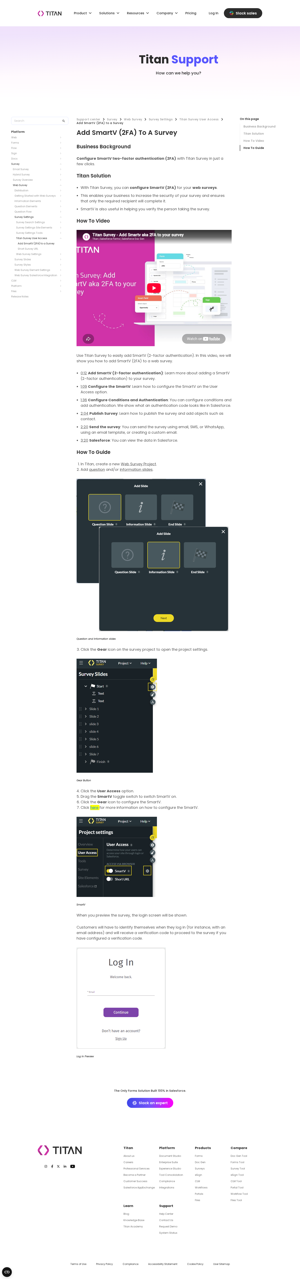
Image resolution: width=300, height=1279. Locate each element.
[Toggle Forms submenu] (61, 142)
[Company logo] (49, 13)
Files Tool (236, 1200)
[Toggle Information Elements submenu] (61, 201)
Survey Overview (23, 180)
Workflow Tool (239, 1194)
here (94, 807)
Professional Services (136, 1168)
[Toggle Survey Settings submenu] (61, 217)
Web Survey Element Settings (32, 270)
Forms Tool (237, 1162)
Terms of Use (78, 1264)
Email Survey (21, 169)
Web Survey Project (138, 464)
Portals (199, 1194)
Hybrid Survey (21, 174)
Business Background (259, 126)
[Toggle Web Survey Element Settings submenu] (61, 270)
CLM (13, 280)
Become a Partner (134, 1175)
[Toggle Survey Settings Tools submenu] (61, 233)
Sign (14, 153)
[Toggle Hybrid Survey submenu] (61, 174)
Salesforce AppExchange (139, 1187)
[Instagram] (45, 1166)
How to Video (253, 141)
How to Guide (253, 148)
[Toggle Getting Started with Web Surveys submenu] (61, 195)
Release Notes (20, 296)
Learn (128, 1206)
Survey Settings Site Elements (34, 227)
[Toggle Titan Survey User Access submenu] (61, 238)
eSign (198, 1175)
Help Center (166, 1214)
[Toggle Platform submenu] (61, 286)
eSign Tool (237, 1175)
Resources (135, 13)
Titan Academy (133, 1226)
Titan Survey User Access (31, 238)
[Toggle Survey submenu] (61, 164)
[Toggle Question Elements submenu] (61, 206)
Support (166, 1206)
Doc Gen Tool (239, 1156)
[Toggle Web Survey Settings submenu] (61, 254)
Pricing (190, 13)
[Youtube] (72, 1166)
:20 (85, 426)
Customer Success (135, 1181)
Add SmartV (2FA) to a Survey (36, 243)
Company (165, 13)
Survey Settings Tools (29, 233)
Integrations (166, 1187)
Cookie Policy (195, 1264)
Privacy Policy (104, 1264)
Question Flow (23, 211)
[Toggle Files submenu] (61, 291)
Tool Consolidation (171, 1175)
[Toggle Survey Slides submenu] (61, 259)
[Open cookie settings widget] (7, 1272)
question (97, 469)
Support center (88, 119)
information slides (136, 469)
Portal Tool (237, 1187)
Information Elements (27, 201)
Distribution (21, 190)
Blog (126, 1214)
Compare (239, 1148)
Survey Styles (22, 264)
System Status (168, 1233)
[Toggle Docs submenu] (61, 158)
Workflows (201, 1187)
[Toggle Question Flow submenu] (61, 211)
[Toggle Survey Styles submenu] (61, 264)
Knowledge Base (133, 1220)
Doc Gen (200, 1162)
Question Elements (25, 206)
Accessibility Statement (162, 1264)
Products (203, 1148)
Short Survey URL (28, 248)
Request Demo (168, 1226)
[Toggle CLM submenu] (61, 280)
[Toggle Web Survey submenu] (61, 185)
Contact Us (166, 1220)
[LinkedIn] (65, 1166)
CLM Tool (236, 1181)
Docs (14, 158)
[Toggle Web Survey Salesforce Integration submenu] (61, 275)
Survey (15, 164)
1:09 (84, 386)
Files (14, 291)
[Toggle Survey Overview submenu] (61, 180)
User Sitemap (221, 1264)
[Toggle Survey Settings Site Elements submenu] (61, 227)
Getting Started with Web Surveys (35, 195)
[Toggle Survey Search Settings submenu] (61, 222)
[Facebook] (52, 1166)
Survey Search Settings (30, 222)
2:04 (84, 413)
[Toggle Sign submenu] (61, 153)
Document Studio (170, 1156)
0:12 (84, 373)
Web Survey (20, 185)
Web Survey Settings (28, 254)
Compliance (167, 1181)
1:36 (84, 399)
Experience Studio (170, 1168)
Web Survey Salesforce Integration (35, 275)
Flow (14, 148)
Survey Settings (24, 217)
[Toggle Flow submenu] (61, 148)
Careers (128, 1162)
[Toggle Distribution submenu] (61, 190)
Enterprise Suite (168, 1162)
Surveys (200, 1168)
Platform (16, 286)
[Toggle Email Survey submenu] (61, 169)
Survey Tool (238, 1168)
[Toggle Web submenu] (61, 137)
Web (14, 137)
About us (128, 1156)
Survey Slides (22, 259)
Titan (128, 1148)
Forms (15, 142)
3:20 (84, 440)
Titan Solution (253, 134)
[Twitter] (58, 1166)
